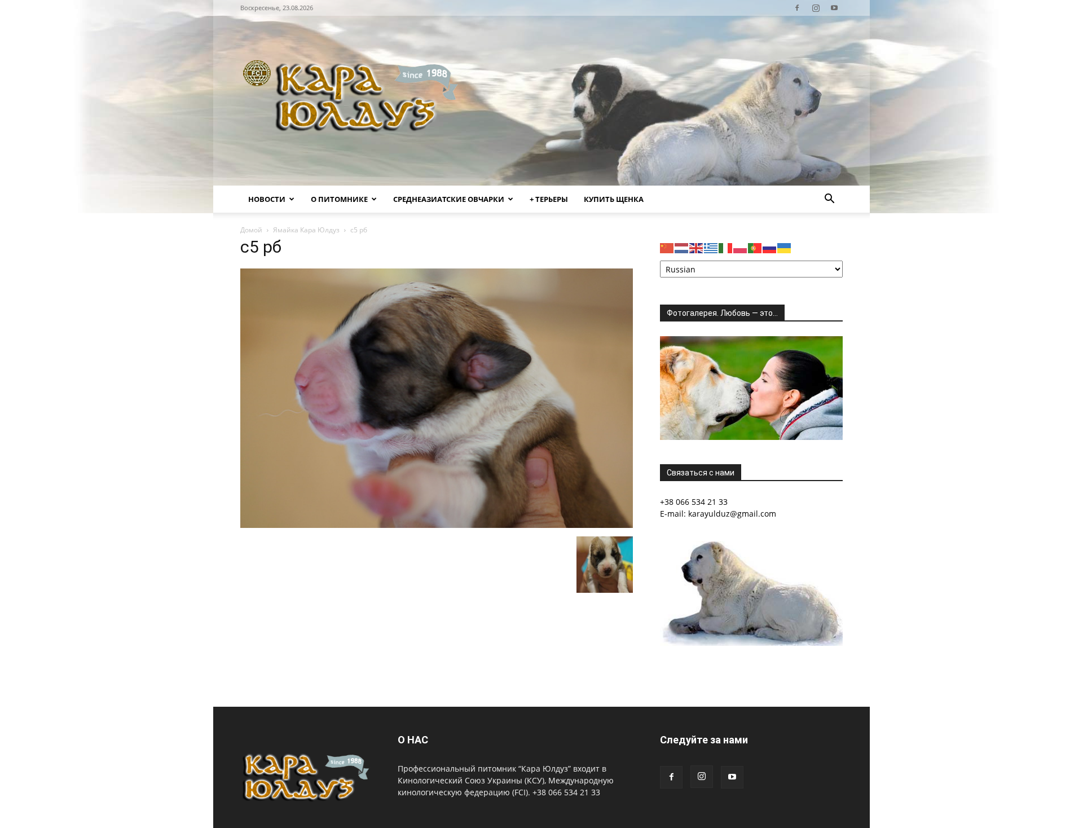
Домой (251, 230)
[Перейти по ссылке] (797, 8)
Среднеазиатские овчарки (448, 199)
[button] (829, 200)
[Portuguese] (755, 247)
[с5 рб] (436, 525)
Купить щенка (614, 199)
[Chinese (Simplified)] (667, 247)
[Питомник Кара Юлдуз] (354, 100)
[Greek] (711, 247)
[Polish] (740, 247)
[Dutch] (682, 247)
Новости (266, 199)
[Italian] (726, 247)
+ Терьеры (549, 199)
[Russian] (770, 247)
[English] (696, 247)
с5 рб (260, 247)
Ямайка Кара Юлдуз (306, 230)
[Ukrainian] (784, 247)
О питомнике (339, 199)
